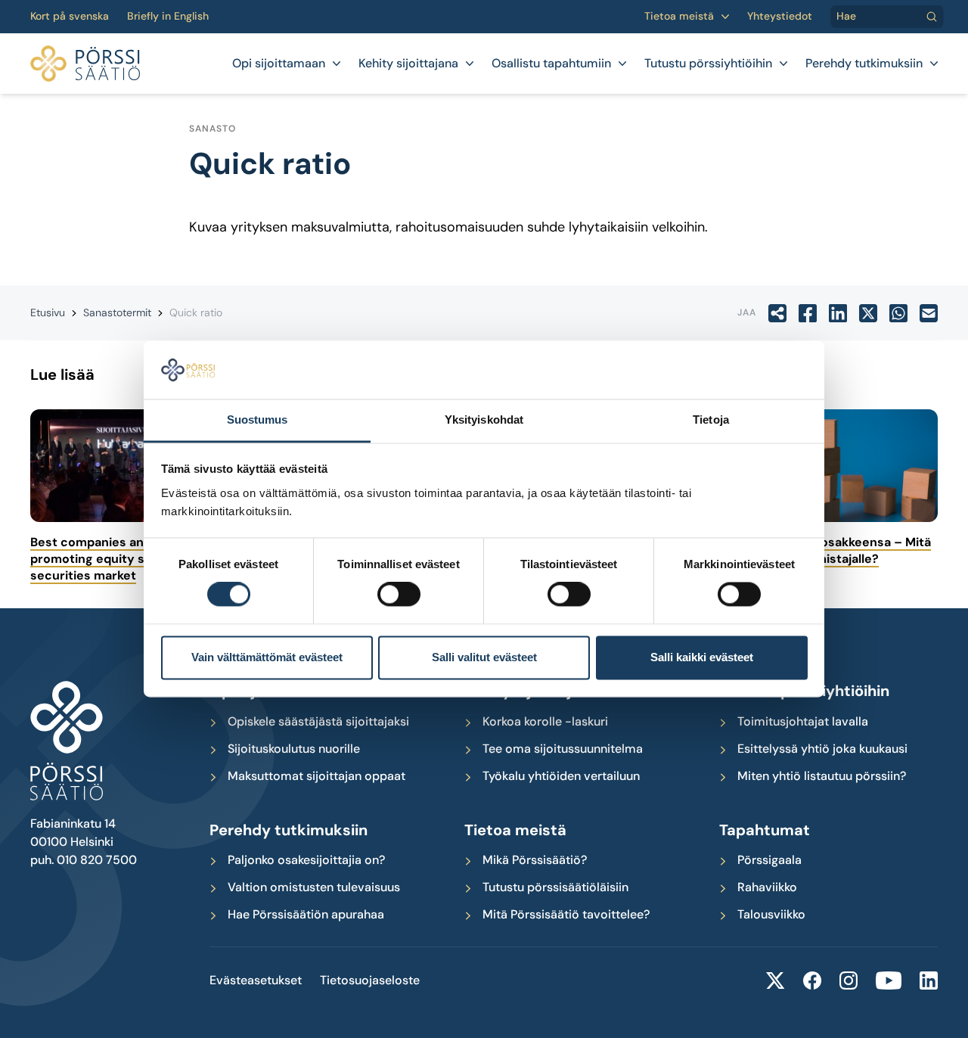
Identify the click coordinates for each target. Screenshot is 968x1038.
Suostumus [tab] (257, 419)
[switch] (398, 595)
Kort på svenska (69, 16)
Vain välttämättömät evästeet (267, 657)
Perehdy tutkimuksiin (864, 63)
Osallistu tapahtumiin (551, 63)
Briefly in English (168, 16)
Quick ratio (195, 312)
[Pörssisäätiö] (85, 63)
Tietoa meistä (679, 16)
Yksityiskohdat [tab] (484, 419)
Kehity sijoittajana (408, 63)
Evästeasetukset (255, 980)
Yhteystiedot (779, 16)
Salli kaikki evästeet (701, 657)
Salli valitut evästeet (484, 657)
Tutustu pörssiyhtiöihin (708, 63)
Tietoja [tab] (711, 419)
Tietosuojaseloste (370, 980)
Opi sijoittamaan (278, 63)
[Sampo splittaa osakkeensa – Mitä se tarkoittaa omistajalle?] (833, 465)
